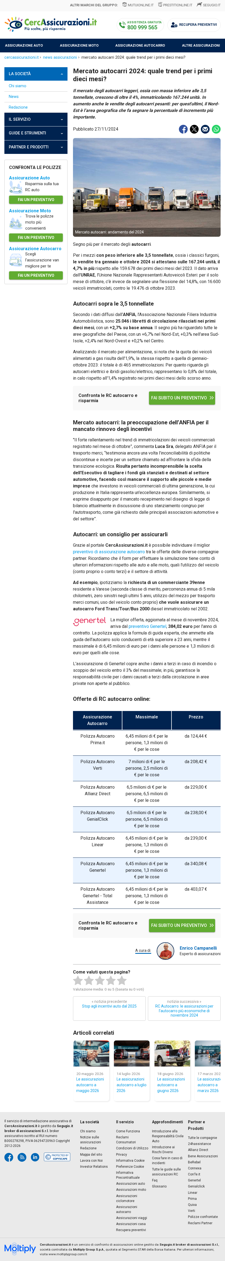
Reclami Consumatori (126, 1139)
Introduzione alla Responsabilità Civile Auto (168, 1136)
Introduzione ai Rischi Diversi (163, 1149)
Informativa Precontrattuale (128, 1175)
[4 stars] (111, 980)
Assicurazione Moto (30, 210)
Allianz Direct (198, 1150)
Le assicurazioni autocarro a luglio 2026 (132, 1085)
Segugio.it (212, 5)
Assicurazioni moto (131, 1190)
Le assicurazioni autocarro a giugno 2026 (171, 1085)
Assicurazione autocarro (140, 45)
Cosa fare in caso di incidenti (167, 1160)
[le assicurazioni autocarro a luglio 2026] (132, 1053)
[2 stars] (89, 980)
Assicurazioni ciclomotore (126, 1198)
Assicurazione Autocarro (35, 248)
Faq (155, 1180)
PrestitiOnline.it (177, 5)
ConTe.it (194, 1174)
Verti (191, 1211)
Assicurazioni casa (131, 1224)
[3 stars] (100, 980)
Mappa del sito (91, 1154)
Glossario (159, 1186)
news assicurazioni (60, 57)
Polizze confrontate (203, 1217)
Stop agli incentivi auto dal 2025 (109, 1003)
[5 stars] (122, 980)
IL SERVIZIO (19, 119)
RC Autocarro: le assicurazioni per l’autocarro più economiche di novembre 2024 (184, 1008)
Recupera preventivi (131, 1230)
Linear (192, 1193)
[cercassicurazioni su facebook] (8, 1157)
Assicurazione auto (24, 45)
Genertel (194, 1180)
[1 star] (78, 980)
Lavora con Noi (91, 1161)
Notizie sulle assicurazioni (90, 1139)
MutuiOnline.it (140, 5)
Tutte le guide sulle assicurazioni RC (166, 1171)
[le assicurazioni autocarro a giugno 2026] (172, 1053)
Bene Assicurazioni (203, 1156)
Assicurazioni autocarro (126, 1209)
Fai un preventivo (36, 200)
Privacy (121, 1154)
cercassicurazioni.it (21, 57)
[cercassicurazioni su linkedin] (35, 1157)
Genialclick (196, 1186)
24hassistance (199, 1144)
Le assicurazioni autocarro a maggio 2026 (90, 1085)
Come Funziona (128, 1131)
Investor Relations (94, 1167)
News (14, 96)
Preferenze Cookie (130, 1167)
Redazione (18, 107)
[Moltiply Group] (22, 1249)
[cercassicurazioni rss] (22, 1157)
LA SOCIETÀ (20, 74)
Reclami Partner (200, 1223)
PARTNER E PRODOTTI (29, 147)
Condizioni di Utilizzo (132, 1148)
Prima (192, 1199)
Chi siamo (17, 86)
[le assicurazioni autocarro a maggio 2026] (91, 1053)
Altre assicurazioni (201, 45)
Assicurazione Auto (29, 177)
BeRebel (194, 1162)
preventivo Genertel (147, 626)
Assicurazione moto (79, 45)
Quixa (192, 1205)
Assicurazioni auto (130, 1184)
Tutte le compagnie (202, 1138)
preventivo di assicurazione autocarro (109, 551)
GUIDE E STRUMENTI (27, 133)
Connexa (194, 1168)
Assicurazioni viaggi (131, 1218)
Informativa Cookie (130, 1161)
